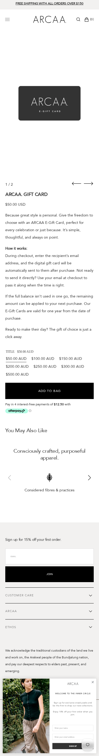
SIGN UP (73, 746)
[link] (73, 683)
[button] (78, 19)
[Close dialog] (92, 682)
